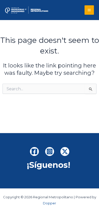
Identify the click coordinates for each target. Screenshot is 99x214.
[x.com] (64, 151)
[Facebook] (34, 151)
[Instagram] (49, 151)
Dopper (49, 203)
